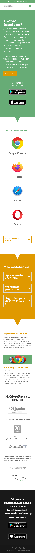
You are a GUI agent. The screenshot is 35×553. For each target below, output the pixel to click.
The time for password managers (15, 333)
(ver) (17, 421)
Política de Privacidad (24, 550)
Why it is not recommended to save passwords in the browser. (15, 368)
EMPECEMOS (10, 73)
